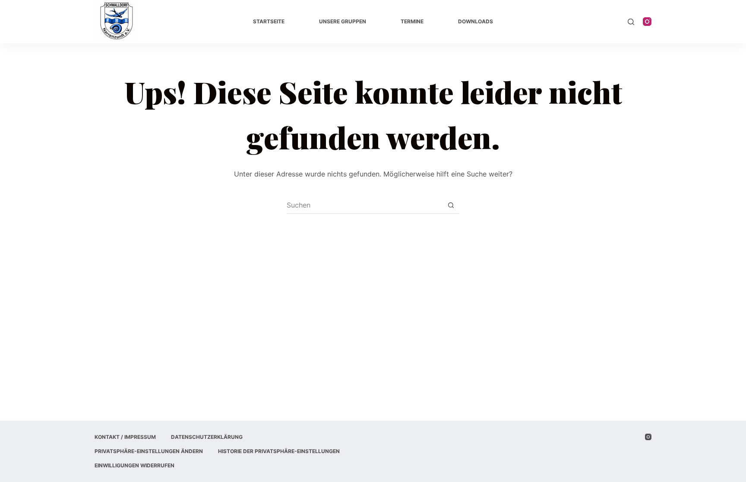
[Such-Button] (450, 205)
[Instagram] (647, 21)
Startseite (268, 21)
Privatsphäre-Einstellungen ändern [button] (149, 451)
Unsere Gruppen (342, 21)
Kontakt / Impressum (125, 437)
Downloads (475, 21)
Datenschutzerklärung (207, 437)
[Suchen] (631, 22)
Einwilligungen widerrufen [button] (134, 465)
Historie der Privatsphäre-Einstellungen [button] (279, 451)
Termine (412, 21)
